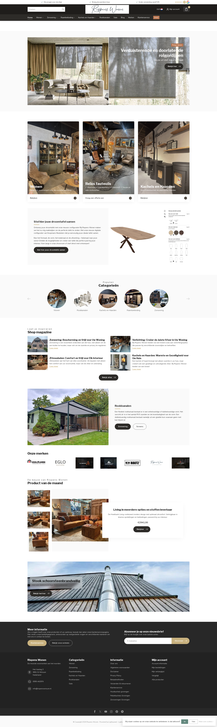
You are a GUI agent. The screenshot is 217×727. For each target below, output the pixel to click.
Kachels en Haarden (86, 17)
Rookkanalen (105, 17)
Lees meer (53, 348)
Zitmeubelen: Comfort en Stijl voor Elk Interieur (76, 358)
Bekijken (140, 529)
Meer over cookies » (206, 721)
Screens (139, 426)
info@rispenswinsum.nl (42, 688)
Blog (123, 17)
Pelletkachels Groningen (120, 695)
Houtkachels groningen (119, 691)
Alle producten (158, 679)
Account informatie (159, 663)
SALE (156, 17)
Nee (193, 721)
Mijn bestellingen (158, 667)
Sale (115, 17)
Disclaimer (114, 671)
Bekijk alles (107, 377)
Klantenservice (144, 17)
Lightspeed (113, 722)
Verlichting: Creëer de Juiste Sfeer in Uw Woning (159, 339)
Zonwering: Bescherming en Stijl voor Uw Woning (77, 339)
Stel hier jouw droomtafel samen (51, 250)
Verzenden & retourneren (120, 683)
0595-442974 (38, 681)
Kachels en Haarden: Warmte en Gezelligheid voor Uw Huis (160, 357)
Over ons (114, 663)
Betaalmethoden (117, 679)
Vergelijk (155, 675)
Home (30, 17)
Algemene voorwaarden (120, 667)
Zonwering (51, 17)
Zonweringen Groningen (120, 700)
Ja (184, 721)
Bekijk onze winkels (60, 643)
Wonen (39, 17)
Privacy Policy (115, 675)
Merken (131, 17)
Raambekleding (67, 17)
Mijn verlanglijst (158, 671)
